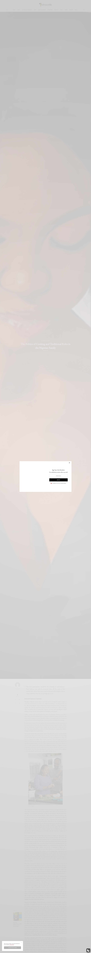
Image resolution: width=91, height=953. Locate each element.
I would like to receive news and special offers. (59, 483)
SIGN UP (58, 479)
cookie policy (11, 944)
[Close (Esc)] (69, 463)
